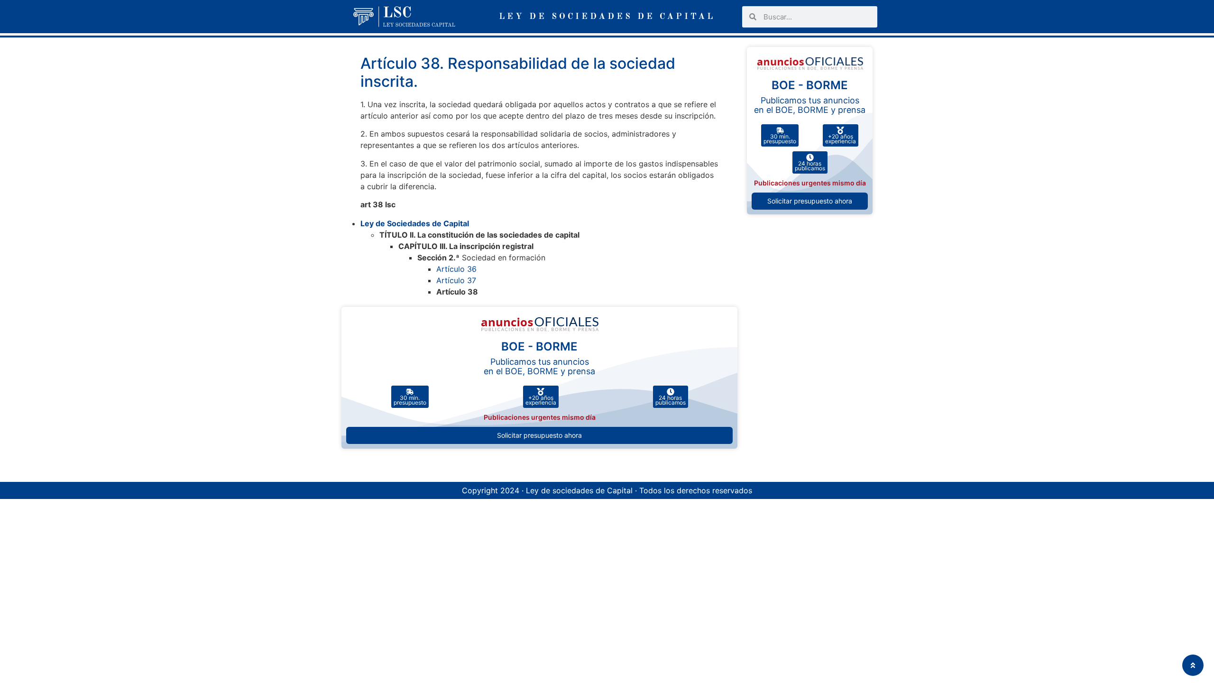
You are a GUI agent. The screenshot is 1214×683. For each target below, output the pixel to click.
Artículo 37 (456, 280)
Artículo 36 (456, 269)
